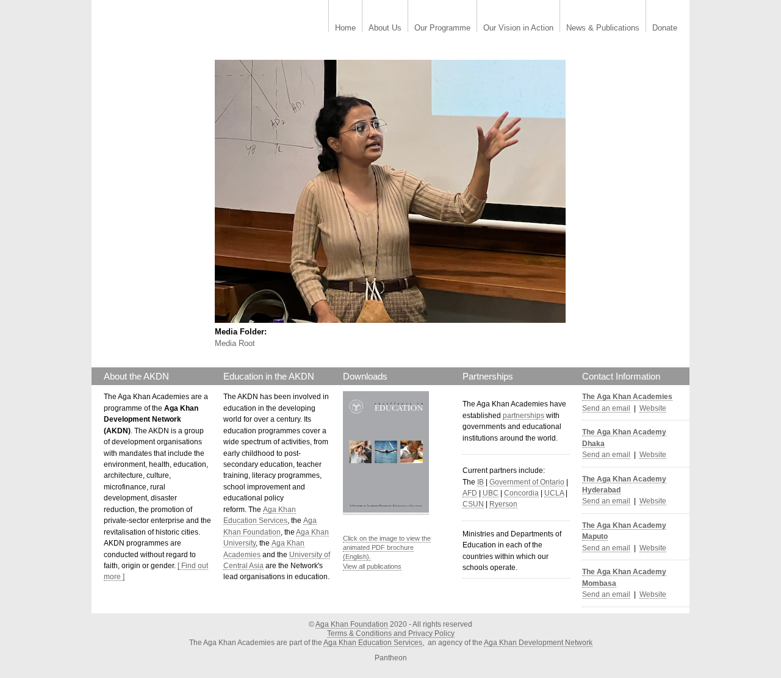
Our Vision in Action (518, 28)
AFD (469, 493)
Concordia (521, 493)
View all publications (372, 566)
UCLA (554, 493)
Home (345, 28)
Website (652, 408)
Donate (664, 28)
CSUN (473, 504)
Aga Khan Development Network (538, 642)
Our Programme (442, 28)
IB (480, 482)
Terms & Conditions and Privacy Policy (391, 633)
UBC (490, 493)
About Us (385, 28)
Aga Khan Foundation (351, 624)
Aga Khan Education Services (372, 642)
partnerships (523, 415)
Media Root (235, 343)
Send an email (606, 408)
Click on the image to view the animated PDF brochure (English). (387, 548)
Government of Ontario (526, 482)
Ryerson (503, 504)
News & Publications (602, 28)
